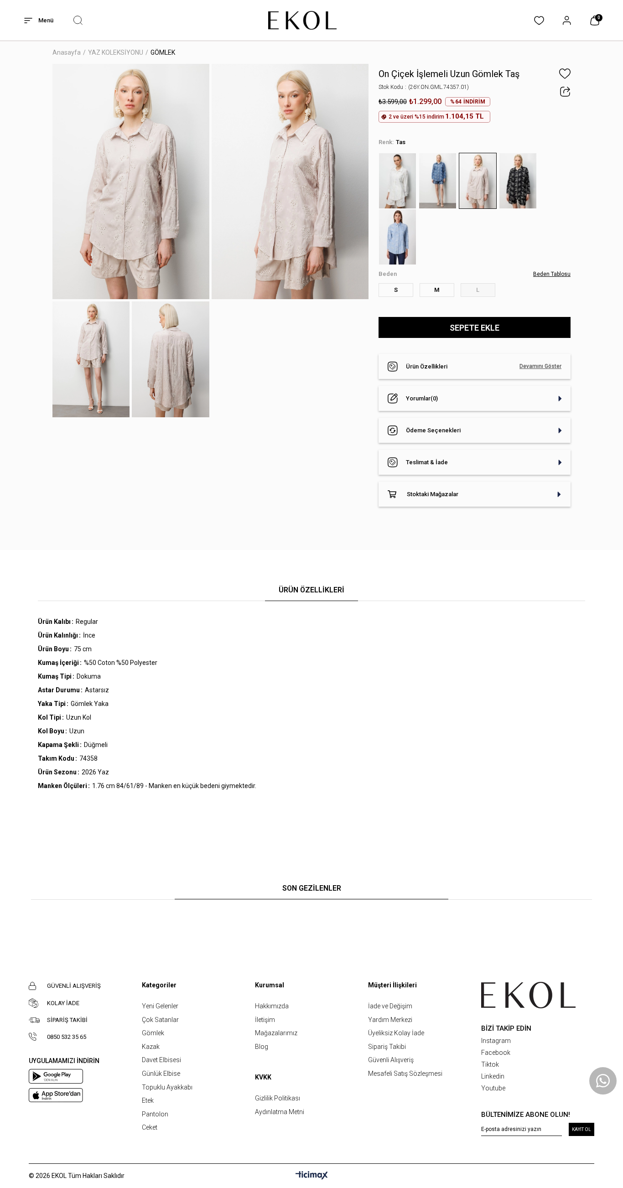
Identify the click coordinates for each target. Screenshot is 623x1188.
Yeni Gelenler (160, 1006)
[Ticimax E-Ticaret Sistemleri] (312, 1176)
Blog (261, 1046)
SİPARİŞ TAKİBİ (67, 1020)
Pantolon (155, 1114)
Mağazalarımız (276, 1033)
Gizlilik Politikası (277, 1098)
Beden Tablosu (552, 274)
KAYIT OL (581, 1129)
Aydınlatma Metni (279, 1111)
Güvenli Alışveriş (391, 1059)
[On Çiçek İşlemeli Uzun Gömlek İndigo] (439, 181)
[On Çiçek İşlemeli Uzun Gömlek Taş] (479, 181)
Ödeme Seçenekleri (433, 430)
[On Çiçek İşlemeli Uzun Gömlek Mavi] (399, 237)
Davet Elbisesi (161, 1059)
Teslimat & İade (427, 462)
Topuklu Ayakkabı (167, 1087)
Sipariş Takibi (387, 1046)
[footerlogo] (528, 995)
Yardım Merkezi (390, 1019)
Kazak (151, 1046)
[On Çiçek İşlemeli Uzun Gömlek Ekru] (399, 181)
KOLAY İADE (63, 1003)
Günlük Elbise (161, 1073)
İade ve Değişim (390, 1006)
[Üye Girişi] (567, 21)
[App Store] (56, 1095)
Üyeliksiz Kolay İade (396, 1033)
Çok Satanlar (160, 1019)
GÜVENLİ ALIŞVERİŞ (74, 985)
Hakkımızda (272, 1006)
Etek (148, 1100)
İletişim (265, 1019)
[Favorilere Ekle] (565, 73)
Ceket (149, 1127)
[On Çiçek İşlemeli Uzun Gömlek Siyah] (519, 181)
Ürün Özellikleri (426, 366)
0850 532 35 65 (66, 1036)
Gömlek (153, 1033)
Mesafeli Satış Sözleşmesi (405, 1073)
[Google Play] (56, 1076)
